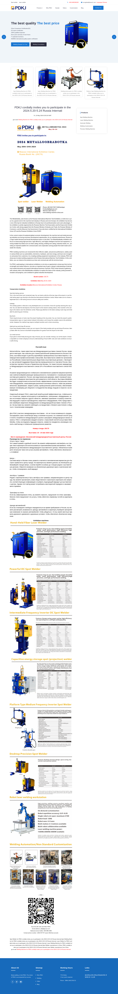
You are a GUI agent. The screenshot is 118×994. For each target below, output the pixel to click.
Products (39, 8)
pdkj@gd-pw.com (45, 928)
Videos (65, 8)
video (38, 981)
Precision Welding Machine (87, 129)
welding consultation (38, 44)
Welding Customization (86, 126)
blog (82, 8)
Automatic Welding (85, 123)
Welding (39, 978)
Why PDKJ (49, 8)
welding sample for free (20, 44)
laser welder (22, 2)
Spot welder (14, 2)
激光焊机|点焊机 (89, 975)
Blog (38, 984)
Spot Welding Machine (86, 117)
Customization (74, 8)
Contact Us (98, 7)
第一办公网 (92, 977)
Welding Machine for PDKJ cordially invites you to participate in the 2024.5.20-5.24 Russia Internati (45, 119)
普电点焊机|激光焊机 (99, 975)
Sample (57, 8)
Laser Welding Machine (86, 120)
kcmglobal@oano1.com (89, 2)
